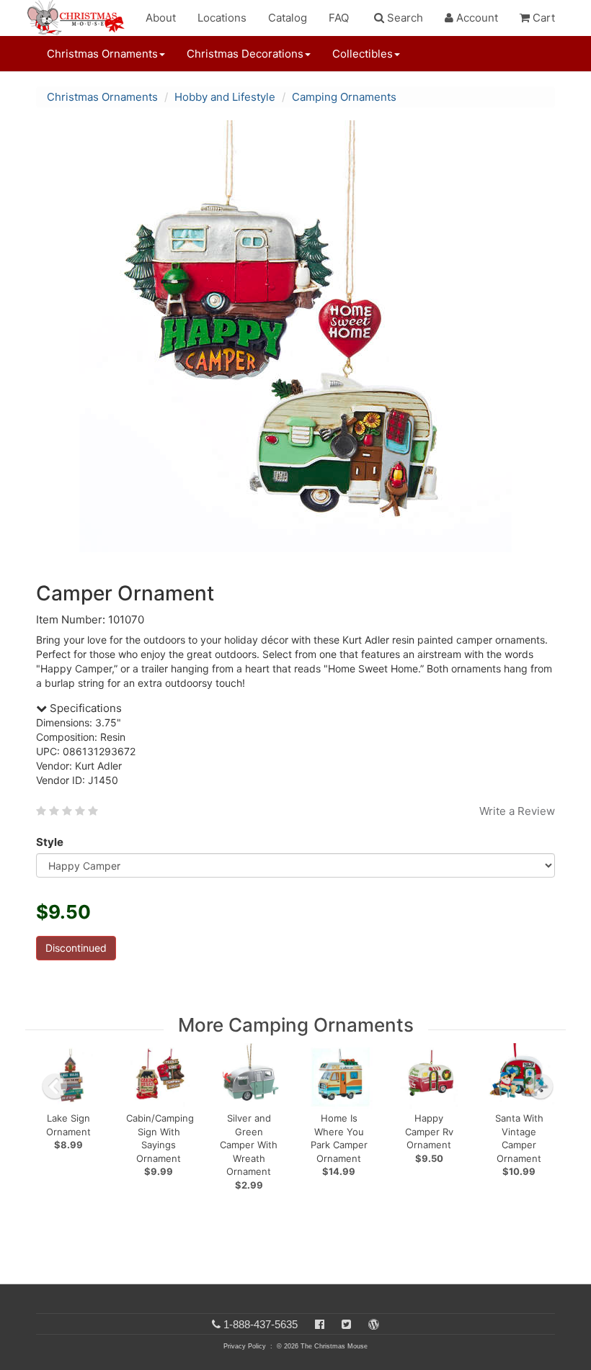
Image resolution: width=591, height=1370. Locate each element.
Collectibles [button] (362, 53)
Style (49, 842)
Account (475, 17)
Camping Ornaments (344, 97)
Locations (221, 17)
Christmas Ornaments (102, 97)
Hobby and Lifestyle (224, 97)
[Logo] (80, 18)
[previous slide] (54, 1086)
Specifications (84, 708)
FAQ (339, 17)
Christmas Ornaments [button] (102, 53)
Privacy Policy (244, 1346)
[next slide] (540, 1086)
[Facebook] (319, 1324)
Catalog (287, 17)
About (161, 17)
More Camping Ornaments (296, 1025)
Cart (542, 17)
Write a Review (517, 811)
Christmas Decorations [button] (245, 53)
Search (403, 17)
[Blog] (373, 1324)
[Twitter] (346, 1324)
